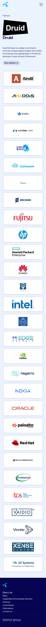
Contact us (7, 611)
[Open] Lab (7, 593)
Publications (8, 608)
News (5, 596)
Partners (6, 16)
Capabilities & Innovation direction (17, 599)
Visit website (10, 63)
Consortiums (8, 605)
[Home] (5, 4)
